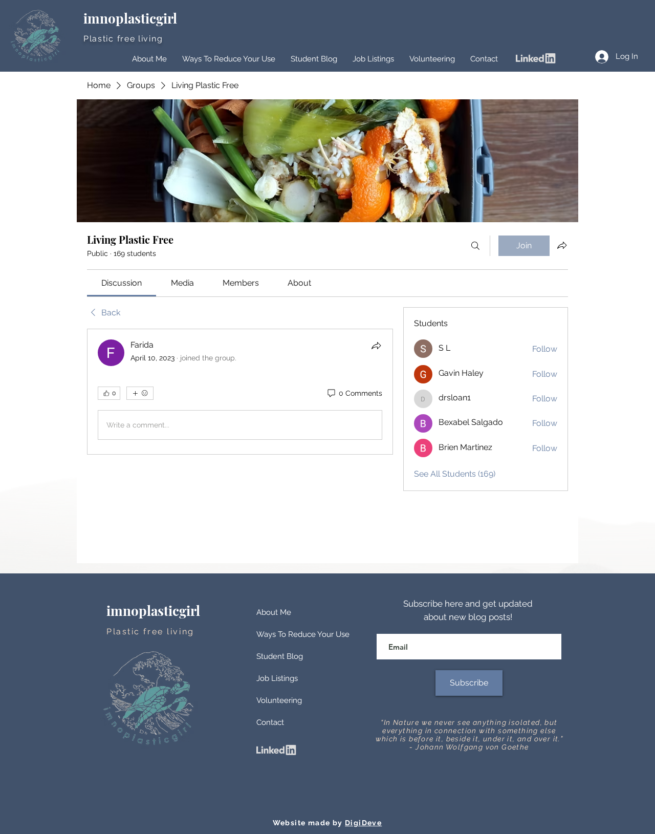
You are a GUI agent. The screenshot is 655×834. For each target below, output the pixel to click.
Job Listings (277, 678)
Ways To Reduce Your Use (303, 634)
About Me (273, 612)
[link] (121, 283)
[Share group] (562, 245)
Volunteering (279, 700)
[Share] (376, 345)
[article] (240, 392)
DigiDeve (363, 823)
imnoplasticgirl (131, 18)
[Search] (475, 246)
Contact (270, 722)
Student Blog (279, 656)
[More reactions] (140, 393)
